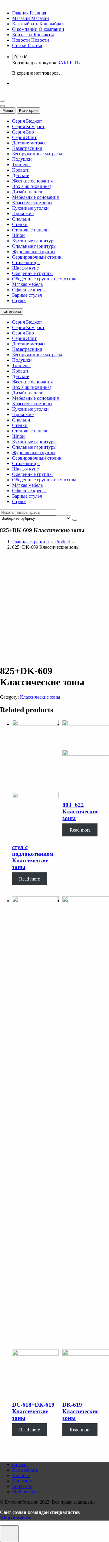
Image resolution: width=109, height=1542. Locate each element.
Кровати (21, 170)
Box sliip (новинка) (31, 186)
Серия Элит (24, 137)
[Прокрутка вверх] (9, 1533)
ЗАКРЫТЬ (69, 62)
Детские (20, 175)
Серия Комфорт (28, 126)
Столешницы (26, 262)
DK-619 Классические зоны (80, 1411)
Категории (28, 110)
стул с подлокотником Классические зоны (33, 857)
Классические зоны (32, 202)
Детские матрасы (30, 142)
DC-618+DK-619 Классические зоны (33, 1411)
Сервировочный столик (36, 257)
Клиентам (22, 1480)
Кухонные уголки (30, 208)
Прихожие (23, 213)
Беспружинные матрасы (37, 153)
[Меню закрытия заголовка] (2, 106)
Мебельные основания (35, 197)
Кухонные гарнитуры (34, 240)
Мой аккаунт (25, 1491)
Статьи (19, 1464)
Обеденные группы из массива (44, 278)
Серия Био (23, 131)
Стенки (20, 224)
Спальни (21, 218)
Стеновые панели (30, 229)
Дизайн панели (28, 191)
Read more (29, 878)
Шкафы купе (25, 267)
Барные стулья (27, 295)
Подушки (22, 159)
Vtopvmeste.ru (15, 1517)
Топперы (21, 164)
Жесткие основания (32, 180)
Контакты (22, 1486)
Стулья (19, 300)
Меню (7, 110)
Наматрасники (27, 148)
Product (62, 541)
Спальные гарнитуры (34, 246)
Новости (21, 1475)
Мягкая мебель (27, 284)
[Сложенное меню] (2, 101)
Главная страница (30, 541)
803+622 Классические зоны (80, 811)
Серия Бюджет (27, 121)
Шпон (18, 235)
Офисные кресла (29, 289)
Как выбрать (25, 1469)
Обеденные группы (32, 273)
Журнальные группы (33, 251)
